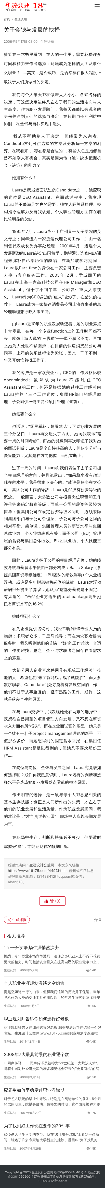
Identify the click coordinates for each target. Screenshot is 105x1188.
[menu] (97, 6)
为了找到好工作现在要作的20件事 (37, 1125)
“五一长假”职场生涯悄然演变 (31, 947)
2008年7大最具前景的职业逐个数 (36, 1054)
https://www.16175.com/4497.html (36, 870)
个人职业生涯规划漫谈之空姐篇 (34, 983)
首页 (7, 19)
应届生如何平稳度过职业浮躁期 (34, 1090)
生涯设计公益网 (41, 865)
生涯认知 (47, 41)
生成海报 (19, 919)
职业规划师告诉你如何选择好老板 (36, 1018)
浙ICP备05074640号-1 (70, 1172)
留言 (75, 1176)
